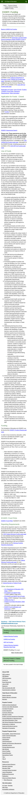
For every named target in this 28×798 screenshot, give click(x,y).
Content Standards (7, 710)
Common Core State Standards (10, 706)
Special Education (6, 753)
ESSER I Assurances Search (9, 130)
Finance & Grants (12, 5)
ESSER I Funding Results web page (14, 431)
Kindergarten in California (8, 724)
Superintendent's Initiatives (9, 690)
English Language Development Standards (12, 716)
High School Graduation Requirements (11, 722)
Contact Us (5, 680)
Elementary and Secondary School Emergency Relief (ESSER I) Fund (14, 38)
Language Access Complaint (9, 770)
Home (5, 5)
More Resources (8, 780)
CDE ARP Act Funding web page (13, 147)
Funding (24, 89)
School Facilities (6, 751)
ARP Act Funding (8, 642)
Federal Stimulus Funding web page (13, 561)
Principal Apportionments (8, 747)
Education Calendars (7, 766)
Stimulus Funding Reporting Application (12, 544)
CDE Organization (6, 678)
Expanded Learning (7, 745)
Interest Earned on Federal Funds (12, 583)
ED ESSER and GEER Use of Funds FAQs (14, 597)
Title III (4, 759)
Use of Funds (17, 89)
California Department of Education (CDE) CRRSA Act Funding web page (13, 79)
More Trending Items (17, 653)
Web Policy (5, 787)
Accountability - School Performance (11, 733)
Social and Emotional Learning (9, 726)
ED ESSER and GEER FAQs (12, 593)
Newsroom (5, 686)
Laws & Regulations (7, 772)
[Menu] (2, 1)
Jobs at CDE (5, 684)
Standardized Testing (7, 755)
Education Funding (7, 714)
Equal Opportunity (6, 682)
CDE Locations (6, 674)
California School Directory (8, 764)
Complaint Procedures (7, 708)
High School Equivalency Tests (9, 720)
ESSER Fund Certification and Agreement (12, 608)
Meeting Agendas (6, 695)
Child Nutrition (5, 739)
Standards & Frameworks (8, 728)
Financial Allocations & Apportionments (11, 718)
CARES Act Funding (9, 639)
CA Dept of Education (11, 1)
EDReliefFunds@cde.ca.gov (9, 623)
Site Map (10, 785)
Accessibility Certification (8, 789)
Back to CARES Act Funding (9, 29)
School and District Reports (9, 778)
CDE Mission (5, 676)
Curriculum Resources (7, 712)
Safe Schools (5, 749)
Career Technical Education (9, 735)
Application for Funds (7, 89)
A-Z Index (4, 785)
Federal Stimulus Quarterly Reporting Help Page (11, 646)
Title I (3, 757)
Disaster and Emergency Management (11, 743)
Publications (5, 776)
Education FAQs (6, 768)
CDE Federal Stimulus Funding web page (14, 534)
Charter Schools (6, 737)
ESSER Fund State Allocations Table (14, 602)
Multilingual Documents (8, 774)
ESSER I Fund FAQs (7, 91)
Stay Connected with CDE (8, 688)
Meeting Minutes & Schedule (9, 697)
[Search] (26, 1)
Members (4, 699)
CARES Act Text (8, 600)
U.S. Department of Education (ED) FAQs (14, 590)
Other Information (14, 93)
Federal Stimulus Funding (11, 7)
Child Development (7, 741)
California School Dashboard (9, 705)
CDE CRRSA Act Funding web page (14, 141)
